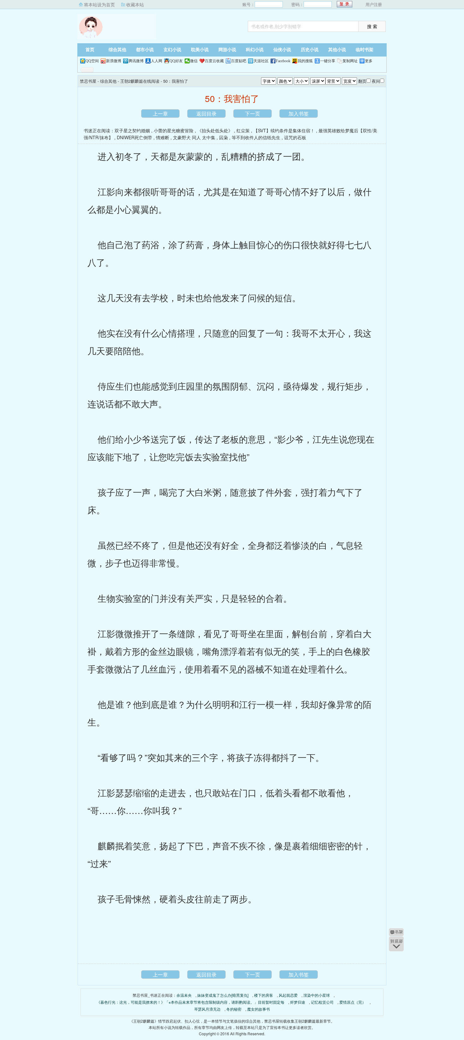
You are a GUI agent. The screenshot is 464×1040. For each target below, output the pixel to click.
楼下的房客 (263, 995)
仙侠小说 (282, 49)
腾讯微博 (136, 61)
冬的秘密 (233, 1009)
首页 (90, 49)
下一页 (252, 113)
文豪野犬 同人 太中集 (194, 137)
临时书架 (364, 49)
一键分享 (327, 61)
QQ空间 (92, 61)
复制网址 (350, 61)
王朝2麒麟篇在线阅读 (139, 81)
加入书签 (299, 113)
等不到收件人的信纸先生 (256, 137)
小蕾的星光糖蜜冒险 (173, 130)
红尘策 (243, 130)
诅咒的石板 (295, 137)
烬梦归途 (297, 1002)
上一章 (160, 113)
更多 (368, 61)
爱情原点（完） (352, 1002)
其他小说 (337, 49)
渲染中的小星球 (316, 995)
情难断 (162, 137)
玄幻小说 (172, 49)
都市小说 (145, 49)
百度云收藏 (214, 61)
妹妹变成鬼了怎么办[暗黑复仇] (222, 995)
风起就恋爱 (288, 995)
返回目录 (206, 113)
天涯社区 (261, 61)
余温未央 (184, 995)
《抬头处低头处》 (215, 130)
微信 (194, 61)
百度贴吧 (238, 61)
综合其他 (117, 49)
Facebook (283, 61)
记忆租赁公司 (322, 1002)
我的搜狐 (305, 61)
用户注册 (374, 4)
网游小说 (227, 49)
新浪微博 (113, 61)
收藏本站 (135, 4)
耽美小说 (200, 49)
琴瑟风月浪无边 (207, 1009)
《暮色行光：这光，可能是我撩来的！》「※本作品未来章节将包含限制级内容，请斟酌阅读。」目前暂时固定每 (190, 1002)
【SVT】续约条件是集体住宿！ (284, 130)
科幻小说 (255, 49)
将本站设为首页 (99, 4)
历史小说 (309, 49)
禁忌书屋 (116, 26)
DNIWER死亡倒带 (134, 137)
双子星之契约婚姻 (132, 130)
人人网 (156, 61)
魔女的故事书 (258, 1009)
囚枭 (223, 137)
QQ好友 (176, 61)
